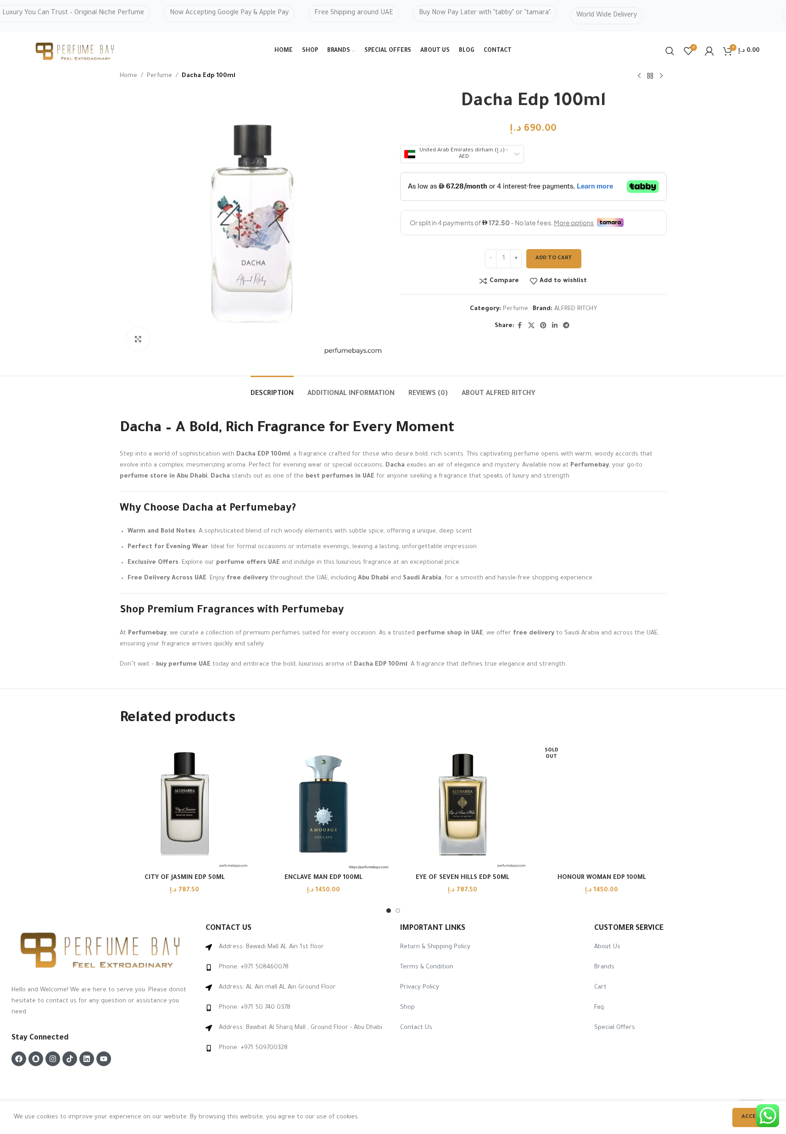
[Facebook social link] (519, 326)
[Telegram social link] (566, 326)
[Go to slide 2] (398, 910)
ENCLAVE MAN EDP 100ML (323, 877)
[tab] (272, 390)
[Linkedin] (86, 1058)
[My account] (709, 51)
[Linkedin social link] (554, 326)
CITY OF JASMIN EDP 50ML (185, 877)
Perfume (159, 75)
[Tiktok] (69, 1058)
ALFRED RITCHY (575, 309)
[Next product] (661, 76)
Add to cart (553, 258)
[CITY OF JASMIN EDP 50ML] (185, 804)
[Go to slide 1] (388, 910)
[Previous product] (639, 76)
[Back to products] (650, 76)
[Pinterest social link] (543, 326)
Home (128, 75)
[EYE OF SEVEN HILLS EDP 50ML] (463, 804)
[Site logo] (75, 51)
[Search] (670, 51)
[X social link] (531, 326)
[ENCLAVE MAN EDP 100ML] (324, 804)
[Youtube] (103, 1058)
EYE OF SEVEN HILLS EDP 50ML (462, 877)
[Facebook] (18, 1058)
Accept (752, 1117)
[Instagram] (52, 1058)
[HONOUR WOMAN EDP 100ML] (602, 804)
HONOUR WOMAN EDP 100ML (601, 877)
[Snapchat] (35, 1058)
